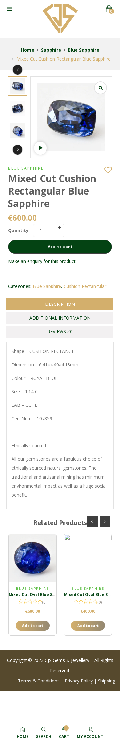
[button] (109, 8)
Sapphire (51, 50)
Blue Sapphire (83, 50)
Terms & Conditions (39, 681)
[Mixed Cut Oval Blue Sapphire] (32, 558)
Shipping (106, 681)
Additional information (60, 318)
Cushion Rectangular (85, 286)
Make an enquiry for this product (42, 261)
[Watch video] (40, 148)
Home (27, 50)
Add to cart (60, 246)
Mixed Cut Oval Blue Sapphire (38, 594)
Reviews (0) (60, 332)
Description (60, 304)
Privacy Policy (79, 681)
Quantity (18, 230)
